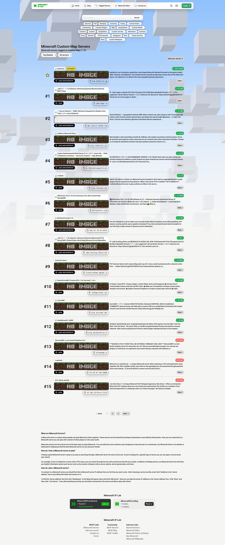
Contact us (94, 533)
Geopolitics (102, 32)
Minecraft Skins (124, 6)
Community (86, 28)
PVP (95, 24)
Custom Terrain (117, 32)
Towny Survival (137, 36)
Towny (122, 24)
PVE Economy (103, 36)
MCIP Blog (112, 530)
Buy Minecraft (132, 536)
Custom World (137, 28)
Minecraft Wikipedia (134, 539)
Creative (82, 32)
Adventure (132, 32)
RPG (125, 36)
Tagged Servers (104, 6)
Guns (83, 36)
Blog (89, 6)
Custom (92, 32)
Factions (142, 32)
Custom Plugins (101, 28)
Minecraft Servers (91, 528)
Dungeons (117, 36)
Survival (88, 24)
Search (136, 18)
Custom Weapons (115, 40)
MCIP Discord (112, 528)
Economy (113, 24)
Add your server (92, 530)
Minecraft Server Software (137, 533)
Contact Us (142, 6)
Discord (90, 36)
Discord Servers (133, 528)
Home (77, 6)
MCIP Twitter (112, 533)
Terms (96, 536)
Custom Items (134, 24)
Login (185, 6)
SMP (113, 28)
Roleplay (103, 24)
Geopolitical (122, 28)
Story (103, 40)
